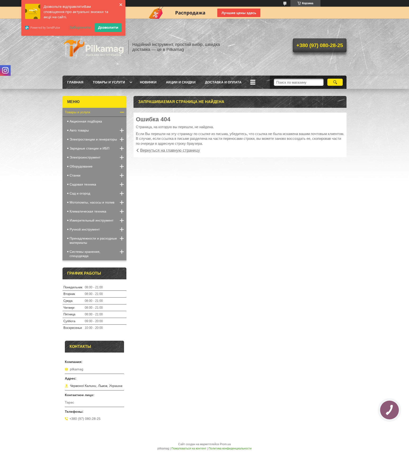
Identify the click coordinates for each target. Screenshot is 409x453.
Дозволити (108, 27)
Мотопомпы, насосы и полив (92, 202)
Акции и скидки (181, 82)
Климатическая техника (88, 211)
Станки (75, 175)
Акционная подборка (86, 121)
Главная (75, 82)
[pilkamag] (93, 47)
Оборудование (81, 166)
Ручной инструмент (85, 229)
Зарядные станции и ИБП (89, 148)
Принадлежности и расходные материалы (93, 240)
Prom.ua (225, 444)
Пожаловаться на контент (188, 448)
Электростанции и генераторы (93, 139)
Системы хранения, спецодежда (85, 254)
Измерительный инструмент (91, 220)
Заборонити (80, 27)
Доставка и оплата (223, 82)
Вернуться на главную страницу (170, 150)
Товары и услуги (109, 82)
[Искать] (335, 82)
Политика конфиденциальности (230, 448)
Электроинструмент (85, 157)
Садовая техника (83, 184)
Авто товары (79, 130)
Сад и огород (80, 193)
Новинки (148, 82)
